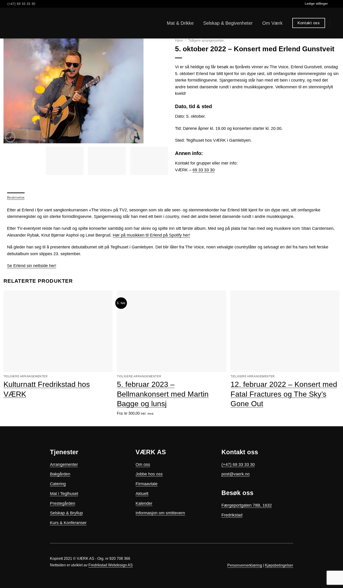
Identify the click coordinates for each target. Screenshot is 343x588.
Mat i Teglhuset (64, 493)
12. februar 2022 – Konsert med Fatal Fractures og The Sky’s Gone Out (284, 394)
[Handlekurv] (337, 23)
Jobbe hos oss (149, 474)
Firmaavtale (147, 483)
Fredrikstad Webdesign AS (110, 565)
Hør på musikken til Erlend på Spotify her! (151, 235)
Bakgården (60, 474)
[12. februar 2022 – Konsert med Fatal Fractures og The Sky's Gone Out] (285, 331)
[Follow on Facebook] (332, 4)
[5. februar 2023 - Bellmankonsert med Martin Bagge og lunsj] (171, 331)
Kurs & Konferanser (68, 522)
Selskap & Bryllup (66, 513)
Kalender (144, 503)
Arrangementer (64, 464)
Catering (58, 483)
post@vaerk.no (235, 474)
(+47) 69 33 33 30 (238, 464)
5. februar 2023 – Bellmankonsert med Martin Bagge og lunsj (163, 394)
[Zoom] (10, 137)
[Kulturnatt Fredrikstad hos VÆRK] (58, 331)
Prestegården (62, 503)
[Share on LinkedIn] (197, 182)
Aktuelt (142, 493)
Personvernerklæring (244, 565)
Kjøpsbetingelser (279, 565)
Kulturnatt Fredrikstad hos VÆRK (47, 389)
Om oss (143, 464)
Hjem (179, 40)
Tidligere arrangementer (206, 40)
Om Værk (272, 23)
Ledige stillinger (316, 3)
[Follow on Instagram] (337, 4)
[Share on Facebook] (178, 182)
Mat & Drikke (180, 23)
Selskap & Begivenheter (228, 23)
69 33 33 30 (203, 170)
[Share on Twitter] (184, 182)
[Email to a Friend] (191, 182)
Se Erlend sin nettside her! (31, 265)
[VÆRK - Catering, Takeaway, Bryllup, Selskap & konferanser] (18, 23)
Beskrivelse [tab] (15, 197)
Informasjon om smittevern (160, 513)
